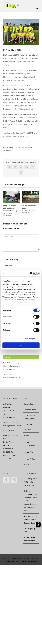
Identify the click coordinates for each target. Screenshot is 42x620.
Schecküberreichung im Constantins (31, 539)
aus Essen (30, 452)
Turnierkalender (30, 410)
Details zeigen (29, 339)
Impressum (35, 558)
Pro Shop (27, 430)
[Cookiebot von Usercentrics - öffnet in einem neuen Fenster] (30, 273)
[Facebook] (6, 480)
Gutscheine (28, 424)
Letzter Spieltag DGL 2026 (29, 530)
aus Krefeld (31, 459)
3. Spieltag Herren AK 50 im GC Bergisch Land (30, 482)
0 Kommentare (9, 214)
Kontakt (27, 464)
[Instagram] (14, 480)
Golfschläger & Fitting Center (29, 417)
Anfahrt (26, 435)
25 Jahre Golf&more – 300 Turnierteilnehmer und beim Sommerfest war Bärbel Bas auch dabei (30, 501)
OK (21, 345)
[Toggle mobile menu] (38, 9)
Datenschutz (10, 561)
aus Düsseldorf (31, 443)
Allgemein (29, 147)
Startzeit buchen (30, 404)
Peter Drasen (10, 147)
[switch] (36, 317)
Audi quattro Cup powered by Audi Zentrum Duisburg (10, 208)
